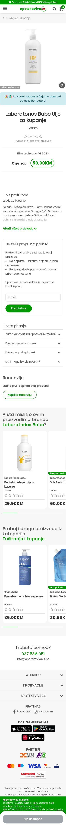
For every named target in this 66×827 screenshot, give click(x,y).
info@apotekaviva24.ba (33, 659)
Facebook (23, 711)
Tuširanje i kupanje (24, 539)
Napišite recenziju (20, 395)
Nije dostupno (33, 819)
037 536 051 (33, 654)
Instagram (45, 711)
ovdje (59, 809)
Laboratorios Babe (23, 425)
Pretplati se (18, 308)
